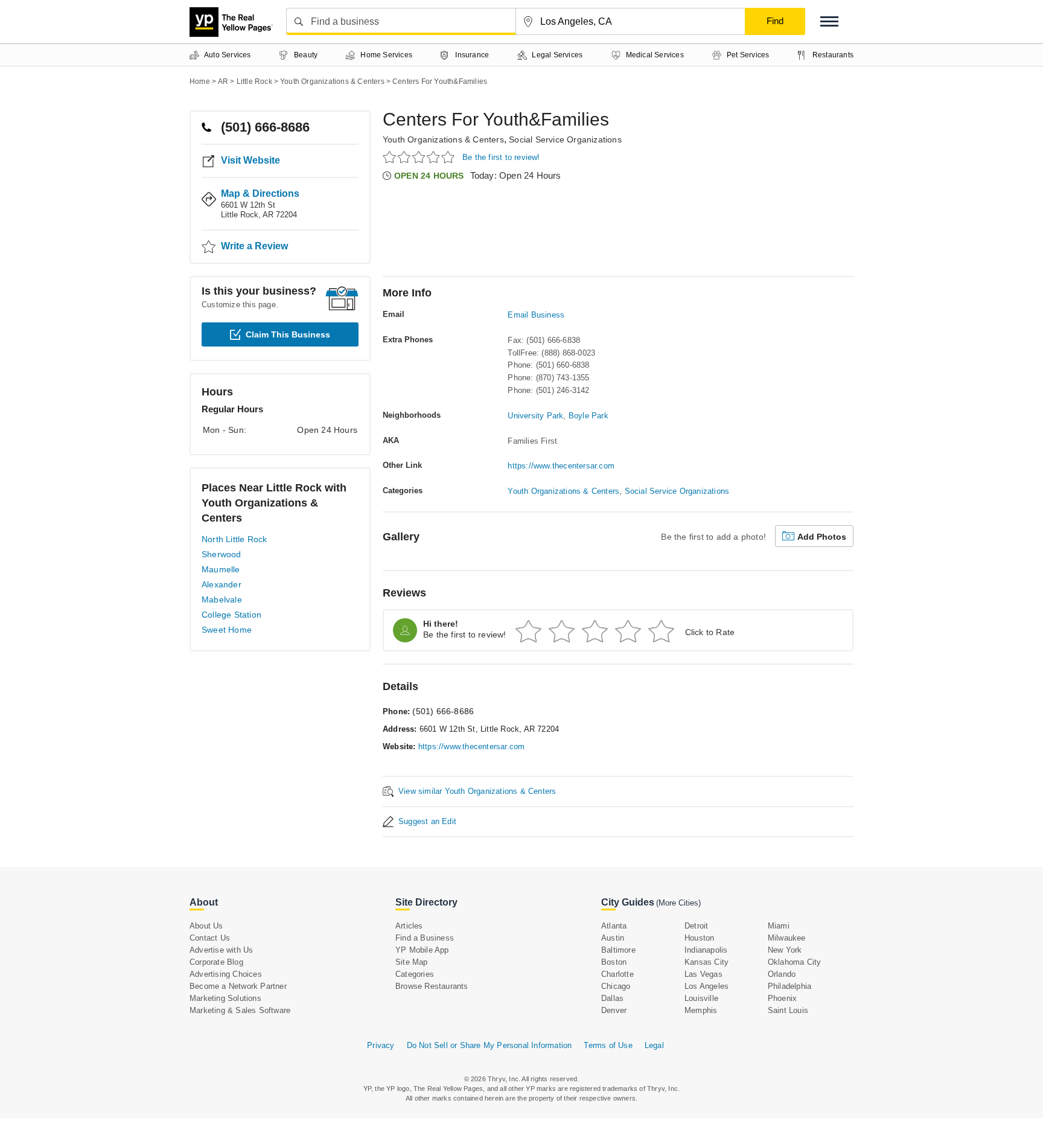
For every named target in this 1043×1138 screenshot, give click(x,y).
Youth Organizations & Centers (443, 139)
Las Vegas (703, 974)
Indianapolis (705, 949)
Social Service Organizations (565, 139)
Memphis (700, 1010)
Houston (699, 937)
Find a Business (424, 937)
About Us (206, 925)
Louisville (701, 998)
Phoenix (782, 998)
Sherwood (221, 554)
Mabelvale (222, 599)
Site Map (411, 962)
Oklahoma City (794, 962)
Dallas (612, 998)
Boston (614, 962)
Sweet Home (227, 630)
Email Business (536, 314)
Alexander (221, 584)
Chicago (615, 986)
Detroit (696, 925)
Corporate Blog (216, 962)
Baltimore (618, 949)
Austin (612, 937)
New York (785, 949)
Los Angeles (706, 986)
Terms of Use (608, 1045)
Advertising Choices (226, 974)
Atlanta (614, 925)
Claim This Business (288, 334)
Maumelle (221, 569)
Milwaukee (787, 937)
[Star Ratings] (420, 157)
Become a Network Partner (238, 986)
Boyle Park (588, 415)
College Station (231, 614)
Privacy (380, 1045)
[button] (829, 21)
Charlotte (617, 974)
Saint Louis (788, 1010)
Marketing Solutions (225, 998)
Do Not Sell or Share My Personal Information (489, 1045)
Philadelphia (789, 986)
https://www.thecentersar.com (561, 465)
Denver (614, 1010)
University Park (535, 415)
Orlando (782, 974)
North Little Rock (234, 539)
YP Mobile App (422, 949)
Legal (654, 1045)
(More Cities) (678, 902)
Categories (414, 974)
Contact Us (210, 937)
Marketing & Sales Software (240, 1010)
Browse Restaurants (431, 986)
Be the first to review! (501, 157)
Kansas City (706, 962)
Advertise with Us (221, 949)
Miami (778, 925)
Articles (409, 925)
